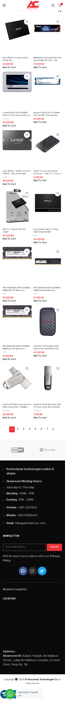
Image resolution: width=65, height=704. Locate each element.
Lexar (5, 177)
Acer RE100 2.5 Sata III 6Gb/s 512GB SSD (16, 59)
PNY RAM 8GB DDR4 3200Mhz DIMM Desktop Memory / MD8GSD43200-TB (47, 290)
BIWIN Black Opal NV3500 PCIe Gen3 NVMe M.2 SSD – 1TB (47, 59)
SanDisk (6, 411)
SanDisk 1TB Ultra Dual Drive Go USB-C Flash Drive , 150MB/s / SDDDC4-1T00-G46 (17, 407)
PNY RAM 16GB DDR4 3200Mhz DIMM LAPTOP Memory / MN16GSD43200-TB (17, 290)
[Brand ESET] (17, 450)
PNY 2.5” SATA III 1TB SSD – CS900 (15, 231)
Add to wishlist (27, 22)
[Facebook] (23, 571)
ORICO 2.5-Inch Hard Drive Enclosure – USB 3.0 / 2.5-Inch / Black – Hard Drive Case (47, 174)
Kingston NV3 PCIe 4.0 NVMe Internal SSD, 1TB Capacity (46, 114)
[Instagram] (32, 571)
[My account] (53, 5)
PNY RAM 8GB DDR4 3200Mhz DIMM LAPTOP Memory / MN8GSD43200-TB (16, 349)
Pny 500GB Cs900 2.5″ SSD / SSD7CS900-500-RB (46, 231)
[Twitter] (42, 571)
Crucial (6, 119)
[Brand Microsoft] (47, 450)
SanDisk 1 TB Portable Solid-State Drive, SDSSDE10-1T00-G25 (46, 349)
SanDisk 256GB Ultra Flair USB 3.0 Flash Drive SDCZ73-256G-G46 (47, 407)
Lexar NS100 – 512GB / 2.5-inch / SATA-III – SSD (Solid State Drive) (17, 174)
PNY (35, 236)
